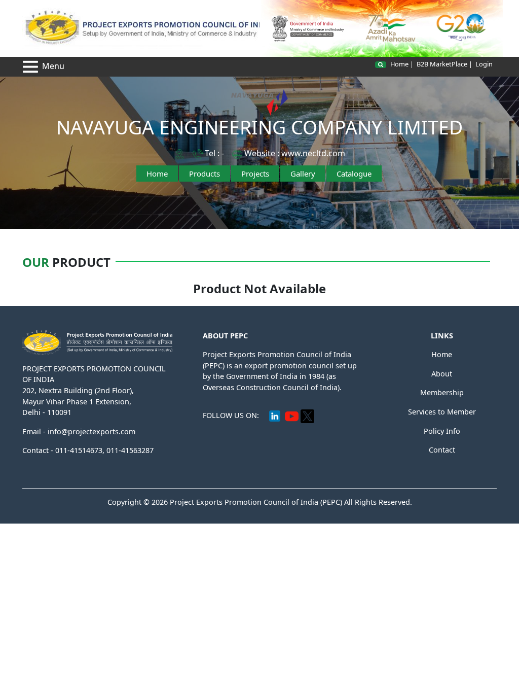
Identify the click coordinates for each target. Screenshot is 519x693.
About (441, 373)
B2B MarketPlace (442, 63)
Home (399, 63)
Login (484, 63)
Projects (255, 173)
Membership (442, 392)
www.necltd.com (313, 153)
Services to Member (442, 412)
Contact (442, 450)
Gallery (302, 173)
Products (204, 173)
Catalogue (354, 173)
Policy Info (442, 431)
